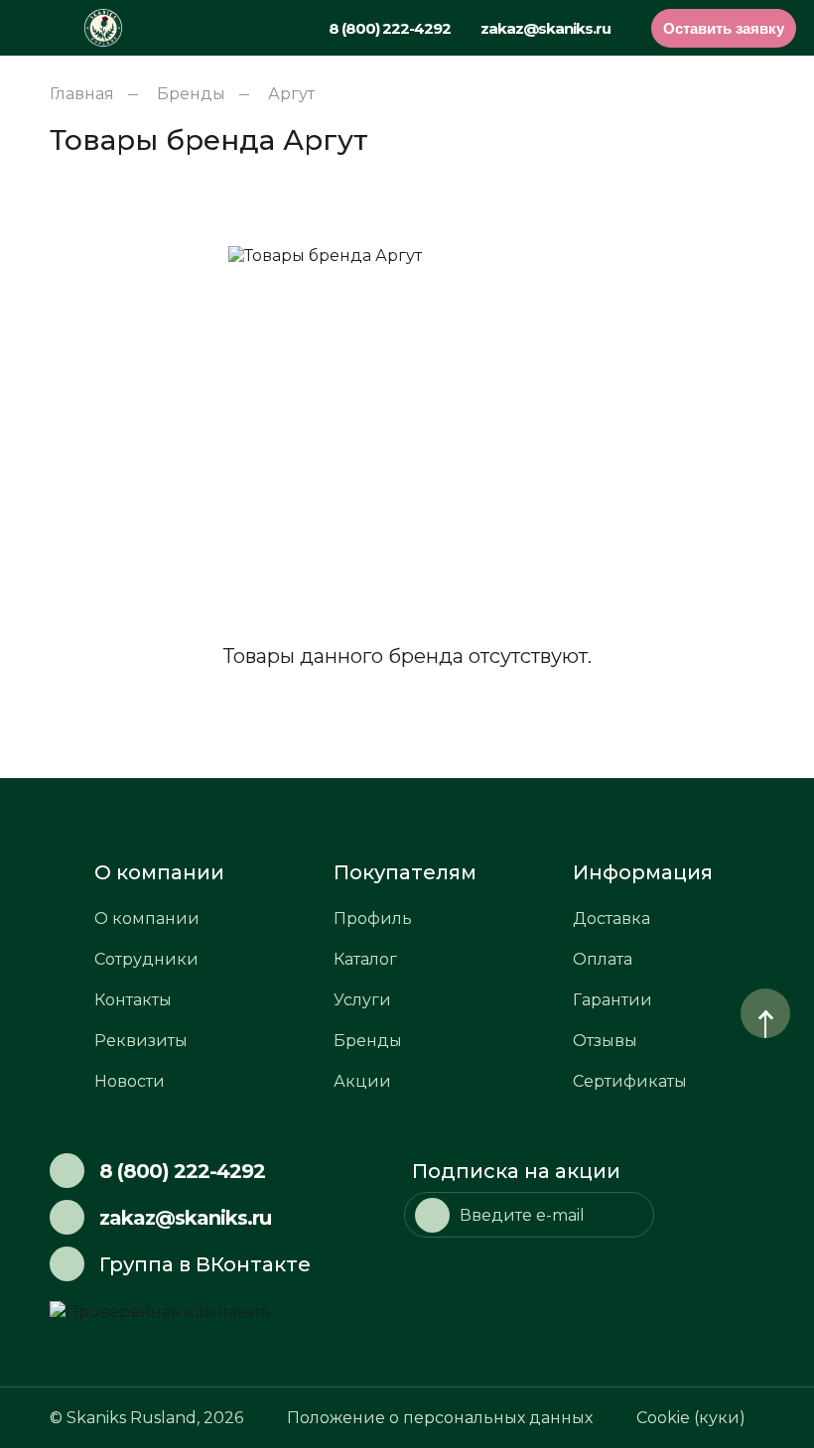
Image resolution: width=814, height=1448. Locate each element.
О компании (147, 918)
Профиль (373, 918)
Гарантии (612, 999)
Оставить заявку (723, 28)
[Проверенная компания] (228, 1311)
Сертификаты (630, 1081)
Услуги (362, 999)
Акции (362, 1081)
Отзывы (605, 1040)
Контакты (133, 999)
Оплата (602, 959)
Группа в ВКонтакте (205, 1264)
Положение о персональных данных (440, 1417)
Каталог (365, 959)
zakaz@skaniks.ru (545, 28)
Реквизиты (141, 1040)
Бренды (368, 1040)
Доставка (611, 918)
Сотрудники (146, 959)
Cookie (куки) (691, 1417)
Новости (129, 1081)
